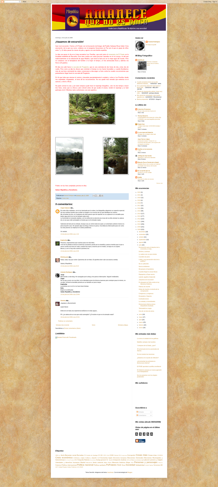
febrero (141, 325)
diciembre (142, 232)
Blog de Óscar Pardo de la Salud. (148, 162)
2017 (139, 205)
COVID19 (160, 455)
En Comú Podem (69, 460)
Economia (104, 458)
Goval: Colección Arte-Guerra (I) (147, 111)
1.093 (139, 151)
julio (140, 245)
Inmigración (116, 460)
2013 (139, 216)
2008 (139, 229)
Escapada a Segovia (145, 296)
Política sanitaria (100, 465)
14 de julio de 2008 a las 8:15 (70, 266)
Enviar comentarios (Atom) (72, 328)
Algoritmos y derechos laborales (146, 157)
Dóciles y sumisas (144, 251)
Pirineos (160, 462)
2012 (139, 219)
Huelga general (101, 460)
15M (56, 455)
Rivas (123, 465)
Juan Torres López (144, 139)
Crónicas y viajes (79, 458)
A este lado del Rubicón (145, 132)
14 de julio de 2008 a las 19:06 (70, 294)
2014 (139, 213)
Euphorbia (64, 240)
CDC (104, 455)
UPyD (81, 467)
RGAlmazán (64, 257)
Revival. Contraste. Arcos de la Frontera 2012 (153, 63)
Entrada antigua (123, 325)
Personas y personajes (145, 462)
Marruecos (89, 462)
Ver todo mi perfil (151, 45)
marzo (141, 322)
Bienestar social (70, 455)
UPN (78, 467)
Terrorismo (157, 465)
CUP (98, 458)
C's (85, 455)
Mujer (128, 462)
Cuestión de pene (144, 257)
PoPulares (111, 465)
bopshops (110, 472)
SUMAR (147, 465)
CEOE (112, 455)
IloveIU (111, 460)
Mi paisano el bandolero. (146, 269)
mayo (141, 317)
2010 (139, 224)
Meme (109, 462)
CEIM (107, 455)
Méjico (105, 462)
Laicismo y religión (156, 460)
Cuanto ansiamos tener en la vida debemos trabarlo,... (147, 82)
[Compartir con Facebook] (100, 195)
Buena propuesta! (142, 99)
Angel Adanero (65, 208)
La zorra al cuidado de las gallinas (147, 338)
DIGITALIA (141, 60)
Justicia (123, 460)
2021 (139, 195)
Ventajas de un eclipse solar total (147, 134)
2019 (139, 200)
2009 (139, 227)
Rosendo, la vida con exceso (146, 179)
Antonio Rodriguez (66, 272)
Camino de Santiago (92, 455)
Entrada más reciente (62, 325)
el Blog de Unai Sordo (145, 156)
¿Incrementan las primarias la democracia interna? (146, 362)
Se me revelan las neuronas (145, 354)
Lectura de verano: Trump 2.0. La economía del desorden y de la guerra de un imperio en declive (149, 142)
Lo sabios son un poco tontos (148, 254)
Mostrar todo (160, 183)
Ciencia (116, 455)
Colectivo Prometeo (144, 109)
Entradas (141, 412)
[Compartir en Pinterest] (102, 195)
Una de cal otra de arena (146, 311)
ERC (75, 460)
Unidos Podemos (72, 467)
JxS (128, 460)
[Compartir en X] (98, 195)
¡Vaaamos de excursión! (146, 280)
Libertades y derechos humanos (67, 462)
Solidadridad (140, 465)
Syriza (151, 465)
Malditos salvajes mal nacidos (146, 342)
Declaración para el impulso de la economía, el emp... (149, 248)
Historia (86, 460)
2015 (139, 211)
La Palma (131, 460)
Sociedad (130, 465)
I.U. (107, 460)
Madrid (82, 462)
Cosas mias (65, 198)
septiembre (142, 239)
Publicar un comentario (65, 321)
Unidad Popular (62, 467)
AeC (59, 455)
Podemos (58, 465)
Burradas (80, 455)
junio (140, 314)
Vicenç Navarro (143, 116)
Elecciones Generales (135, 458)
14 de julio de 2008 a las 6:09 (70, 251)
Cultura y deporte (91, 458)
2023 (139, 192)
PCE (132, 462)
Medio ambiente (98, 462)
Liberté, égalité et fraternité (147, 277)
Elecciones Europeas (120, 458)
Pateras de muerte (144, 286)
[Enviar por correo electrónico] (94, 195)
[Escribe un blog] (96, 195)
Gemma (63, 300)
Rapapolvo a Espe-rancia (147, 274)
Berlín (63, 455)
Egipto (110, 458)
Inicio (93, 325)
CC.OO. (100, 455)
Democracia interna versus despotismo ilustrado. (147, 305)
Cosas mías (152, 455)
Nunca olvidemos (144, 266)
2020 (139, 197)
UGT (56, 467)
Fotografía (80, 460)
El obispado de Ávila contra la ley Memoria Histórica (149, 283)
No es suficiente (144, 264)
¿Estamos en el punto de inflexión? (148, 358)
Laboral (146, 460)
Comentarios (142, 415)
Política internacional (69, 465)
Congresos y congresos (146, 293)
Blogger (129, 472)
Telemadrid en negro (145, 308)
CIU (120, 455)
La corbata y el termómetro (147, 301)
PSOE (119, 465)
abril (140, 320)
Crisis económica (64, 457)
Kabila (140, 177)
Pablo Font (141, 124)
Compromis (124, 455)
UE (161, 465)
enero (141, 327)
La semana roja (139, 460)
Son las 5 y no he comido (145, 172)
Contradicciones (144, 299)
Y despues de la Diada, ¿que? (146, 345)
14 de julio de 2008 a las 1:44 (70, 234)
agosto (141, 242)
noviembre (142, 234)
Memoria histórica (118, 462)
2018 (139, 203)
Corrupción (131, 455)
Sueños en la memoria (145, 149)
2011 (139, 221)
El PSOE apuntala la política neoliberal (149, 366)
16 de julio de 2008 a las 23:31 (70, 317)
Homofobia (93, 460)
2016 (139, 208)
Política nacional (85, 465)
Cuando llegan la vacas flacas (148, 272)
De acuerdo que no (144, 171)
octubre (141, 237)
